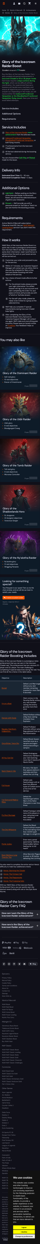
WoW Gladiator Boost (9, 1039)
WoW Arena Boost (8, 1012)
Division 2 (5, 1123)
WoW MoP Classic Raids (10, 1055)
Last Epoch (6, 1143)
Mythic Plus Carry (8, 1017)
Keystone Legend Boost (10, 1034)
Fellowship (5, 1138)
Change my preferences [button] (24, 1236)
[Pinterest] (14, 964)
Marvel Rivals (6, 1151)
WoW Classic (6, 1178)
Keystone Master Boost (10, 1036)
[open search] (24, 4)
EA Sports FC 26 (7, 1132)
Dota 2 (4, 1125)
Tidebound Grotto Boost (10, 1028)
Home (4, 10)
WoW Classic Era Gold (9, 1074)
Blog (34, 964)
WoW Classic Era (8, 1183)
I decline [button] (24, 1232)
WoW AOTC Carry (8, 1031)
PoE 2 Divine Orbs (8, 1084)
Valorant (5, 1165)
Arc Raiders (6, 1095)
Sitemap (5, 993)
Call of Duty (6, 1103)
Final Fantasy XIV (8, 1140)
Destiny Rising (7, 1118)
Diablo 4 (5, 1120)
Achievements (31, 10)
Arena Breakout (7, 1098)
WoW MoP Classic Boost (10, 1050)
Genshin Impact (7, 1173)
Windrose (5, 1171)
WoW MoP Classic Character (12, 1060)
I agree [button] (24, 1227)
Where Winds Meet (8, 1168)
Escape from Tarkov (9, 1135)
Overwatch (6, 1155)
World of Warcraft (16, 10)
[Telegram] (19, 964)
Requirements (9, 118)
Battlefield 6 (6, 1100)
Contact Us (6, 991)
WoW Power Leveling (9, 1015)
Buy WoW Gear (7, 1041)
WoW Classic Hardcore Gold (12, 1081)
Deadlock (5, 1108)
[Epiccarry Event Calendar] (19, 4)
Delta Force (6, 1112)
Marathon (5, 1148)
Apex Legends (7, 1092)
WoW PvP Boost (7, 1010)
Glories (7, 13)
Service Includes (10, 108)
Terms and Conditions (9, 986)
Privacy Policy (7, 978)
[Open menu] (35, 3)
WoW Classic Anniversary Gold (12, 1079)
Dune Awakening (7, 1128)
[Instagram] (9, 964)
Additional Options (11, 113)
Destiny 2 (5, 1115)
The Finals (5, 1163)
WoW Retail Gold (8, 1071)
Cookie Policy (6, 983)
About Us (5, 988)
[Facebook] (4, 964)
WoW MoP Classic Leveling (11, 1052)
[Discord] (24, 964)
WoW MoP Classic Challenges (12, 1063)
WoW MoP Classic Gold (10, 1057)
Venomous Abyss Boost (10, 1026)
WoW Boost (6, 1004)
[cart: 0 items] (29, 3)
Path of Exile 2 (7, 1160)
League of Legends (8, 1145)
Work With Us (6, 996)
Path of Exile (6, 1158)
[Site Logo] (3, 3)
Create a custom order (14, 597)
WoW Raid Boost (7, 1007)
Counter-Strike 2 (7, 1105)
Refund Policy (6, 980)
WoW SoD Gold (7, 1076)
